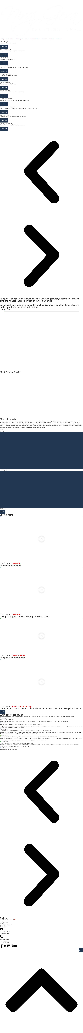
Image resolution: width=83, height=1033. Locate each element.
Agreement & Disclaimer (6, 924)
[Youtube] (16, 946)
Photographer (19, 39)
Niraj (2, 39)
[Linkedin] (8, 946)
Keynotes (51, 39)
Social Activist (9, 39)
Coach (26, 39)
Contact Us (3, 927)
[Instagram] (12, 946)
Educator (44, 39)
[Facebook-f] (1, 946)
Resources (58, 39)
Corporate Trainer (35, 39)
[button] (41, 539)
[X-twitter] (5, 946)
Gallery (3, 918)
